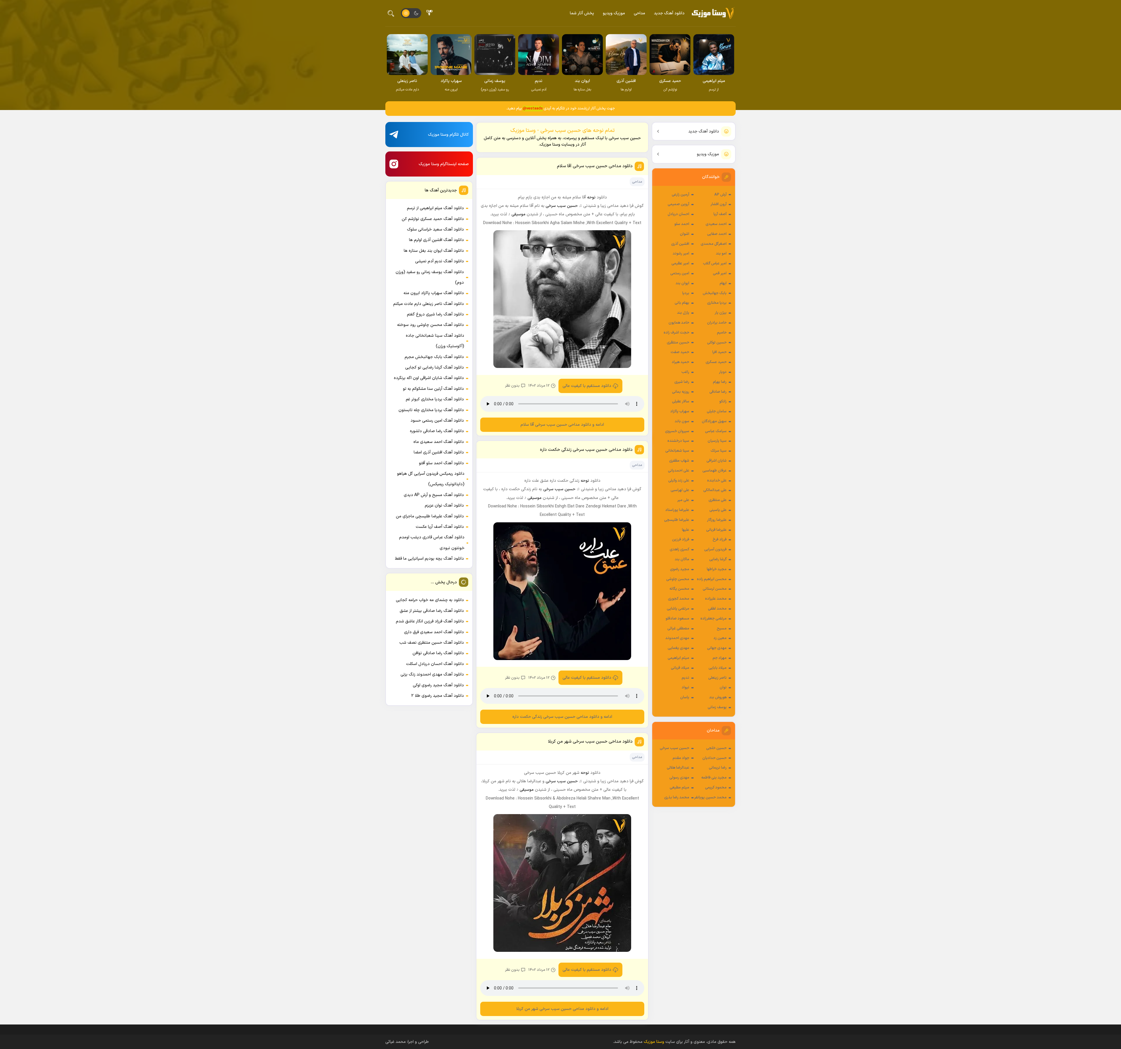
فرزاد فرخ (720, 539)
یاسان (684, 697)
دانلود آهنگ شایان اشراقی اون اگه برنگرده (429, 378)
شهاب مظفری (679, 461)
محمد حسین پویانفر (710, 797)
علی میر (683, 500)
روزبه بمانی (680, 392)
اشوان (684, 234)
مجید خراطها (717, 569)
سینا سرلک (719, 451)
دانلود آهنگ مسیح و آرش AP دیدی (434, 495)
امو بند (721, 253)
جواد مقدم (681, 758)
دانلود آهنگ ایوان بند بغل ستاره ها (434, 251)
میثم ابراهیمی (678, 658)
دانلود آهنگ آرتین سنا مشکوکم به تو (433, 389)
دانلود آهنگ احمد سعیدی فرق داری (434, 632)
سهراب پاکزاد (679, 411)
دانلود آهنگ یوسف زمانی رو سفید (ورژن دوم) (430, 277)
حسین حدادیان (714, 758)
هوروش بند (718, 697)
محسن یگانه (679, 589)
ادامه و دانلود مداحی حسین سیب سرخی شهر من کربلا (562, 1009)
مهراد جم (720, 658)
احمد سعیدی (716, 224)
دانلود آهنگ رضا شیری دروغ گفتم (435, 314)
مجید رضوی (679, 569)
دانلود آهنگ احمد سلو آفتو (441, 463)
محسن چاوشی (677, 579)
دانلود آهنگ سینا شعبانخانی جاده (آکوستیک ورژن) (435, 341)
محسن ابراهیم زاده (712, 579)
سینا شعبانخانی (677, 451)
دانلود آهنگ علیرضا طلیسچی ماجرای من (430, 516)
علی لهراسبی (680, 490)
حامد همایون (679, 323)
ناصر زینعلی (717, 678)
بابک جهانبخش (715, 293)
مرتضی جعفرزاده (713, 619)
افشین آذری (680, 244)
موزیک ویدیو (614, 13)
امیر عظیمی (680, 263)
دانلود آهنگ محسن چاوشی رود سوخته (430, 325)
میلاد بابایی (718, 668)
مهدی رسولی (679, 778)
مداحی (639, 13)
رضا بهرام (720, 382)
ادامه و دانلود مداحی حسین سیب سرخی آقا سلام (562, 425)
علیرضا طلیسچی (676, 520)
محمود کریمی (716, 787)
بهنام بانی (682, 303)
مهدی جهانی (717, 648)
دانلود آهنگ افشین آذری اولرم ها (436, 240)
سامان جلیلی (717, 411)
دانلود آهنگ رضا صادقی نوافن (438, 653)
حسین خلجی (716, 748)
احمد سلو (681, 224)
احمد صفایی (717, 234)
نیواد (685, 687)
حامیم (722, 333)
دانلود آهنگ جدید (669, 13)
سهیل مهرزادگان (714, 421)
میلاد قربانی (680, 668)
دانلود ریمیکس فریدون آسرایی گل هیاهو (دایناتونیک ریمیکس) (430, 479)
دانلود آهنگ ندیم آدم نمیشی (439, 261)
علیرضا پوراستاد (677, 510)
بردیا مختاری (717, 303)
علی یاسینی (718, 510)
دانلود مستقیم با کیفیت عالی (587, 386)
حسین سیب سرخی (674, 748)
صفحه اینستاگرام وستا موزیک (444, 164)
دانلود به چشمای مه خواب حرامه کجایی (430, 600)
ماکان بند (682, 559)
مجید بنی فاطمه (714, 778)
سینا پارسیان (717, 441)
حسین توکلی (717, 342)
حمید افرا (719, 352)
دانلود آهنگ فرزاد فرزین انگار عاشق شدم (430, 621)
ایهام (723, 283)
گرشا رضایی (718, 559)
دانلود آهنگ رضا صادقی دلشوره (437, 431)
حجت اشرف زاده (676, 333)
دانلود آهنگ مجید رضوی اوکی (438, 685)
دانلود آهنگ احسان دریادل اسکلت (435, 664)
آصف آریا (720, 214)
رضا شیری (681, 382)
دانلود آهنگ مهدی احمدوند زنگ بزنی (432, 674)
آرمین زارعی (680, 195)
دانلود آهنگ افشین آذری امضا (439, 452)
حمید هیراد (680, 362)
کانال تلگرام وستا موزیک (448, 135)
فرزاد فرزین (680, 539)
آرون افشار (719, 204)
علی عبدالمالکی (715, 490)
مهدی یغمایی (678, 648)
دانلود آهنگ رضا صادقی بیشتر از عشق (432, 611)
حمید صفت (680, 352)
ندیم (685, 678)
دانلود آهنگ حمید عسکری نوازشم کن (433, 219)
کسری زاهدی (679, 549)
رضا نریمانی (718, 768)
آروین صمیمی (678, 204)
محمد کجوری (678, 599)
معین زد (720, 638)
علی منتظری (718, 500)
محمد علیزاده (716, 599)
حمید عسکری (716, 362)
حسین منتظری (678, 342)
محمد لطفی (717, 609)
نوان (723, 687)
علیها (685, 530)
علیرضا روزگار (717, 520)
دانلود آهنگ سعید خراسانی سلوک (435, 229)
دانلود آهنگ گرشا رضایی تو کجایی (434, 367)
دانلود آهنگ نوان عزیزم (444, 505)
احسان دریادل (678, 214)
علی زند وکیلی (678, 481)
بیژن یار (721, 313)
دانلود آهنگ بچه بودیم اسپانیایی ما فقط (429, 559)
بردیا (685, 293)
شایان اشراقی (716, 461)
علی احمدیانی (678, 471)
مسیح (722, 628)
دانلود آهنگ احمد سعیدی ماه (438, 442)
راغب (685, 372)
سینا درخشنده (678, 441)
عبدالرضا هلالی (678, 768)
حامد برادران (717, 323)
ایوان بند (682, 283)
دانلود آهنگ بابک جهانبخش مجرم (434, 357)
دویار (723, 372)
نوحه (591, 197)
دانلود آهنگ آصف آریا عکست (440, 527)
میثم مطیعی (679, 787)
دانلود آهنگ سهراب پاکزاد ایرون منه (433, 293)
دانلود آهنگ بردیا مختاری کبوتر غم (435, 399)
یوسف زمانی (717, 707)
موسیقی (518, 214)
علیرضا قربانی (716, 530)
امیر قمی (720, 273)
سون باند (682, 421)
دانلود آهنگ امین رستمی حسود (437, 421)
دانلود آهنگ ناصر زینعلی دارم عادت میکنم (428, 304)
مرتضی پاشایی (678, 609)
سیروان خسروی (677, 431)
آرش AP (720, 195)
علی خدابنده (717, 481)
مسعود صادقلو (677, 619)
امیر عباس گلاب (715, 263)
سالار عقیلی (680, 401)
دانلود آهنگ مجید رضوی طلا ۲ (437, 696)
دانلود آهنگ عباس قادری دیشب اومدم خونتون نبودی (431, 542)
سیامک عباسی (716, 431)
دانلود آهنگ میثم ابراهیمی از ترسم (435, 208)
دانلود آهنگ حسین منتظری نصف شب (431, 643)
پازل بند (683, 313)
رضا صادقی (718, 392)
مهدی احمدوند (677, 638)
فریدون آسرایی (715, 549)
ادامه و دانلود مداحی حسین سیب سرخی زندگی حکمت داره (562, 717)
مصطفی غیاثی (678, 628)
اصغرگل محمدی (714, 244)
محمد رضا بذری (676, 797)
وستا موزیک (654, 1042)
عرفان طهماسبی (714, 471)
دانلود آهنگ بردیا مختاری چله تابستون (431, 410)
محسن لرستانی (715, 589)
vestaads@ (533, 108)
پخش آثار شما (582, 13)
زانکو (723, 401)
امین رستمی (679, 273)
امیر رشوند (681, 253)
